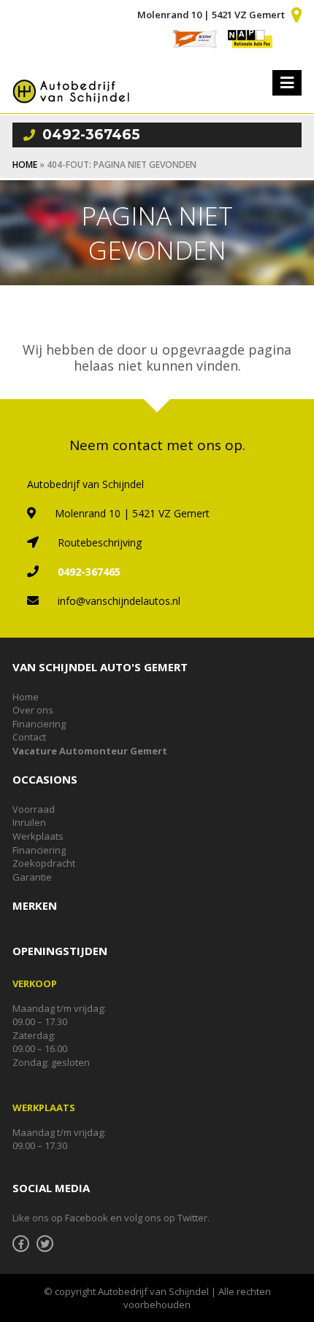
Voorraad (33, 809)
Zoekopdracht (43, 863)
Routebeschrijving (100, 542)
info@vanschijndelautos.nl (119, 601)
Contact (29, 736)
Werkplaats (38, 836)
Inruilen (29, 822)
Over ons (32, 709)
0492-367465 (91, 134)
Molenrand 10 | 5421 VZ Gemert (211, 14)
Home (24, 164)
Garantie (32, 877)
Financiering (39, 723)
